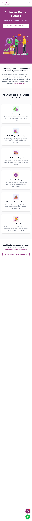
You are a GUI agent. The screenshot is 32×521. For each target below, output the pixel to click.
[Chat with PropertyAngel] (27, 511)
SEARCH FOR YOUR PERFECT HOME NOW (16, 254)
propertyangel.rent (19, 83)
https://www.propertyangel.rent (15, 249)
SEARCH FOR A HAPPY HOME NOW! (15, 26)
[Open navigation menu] (29, 3)
